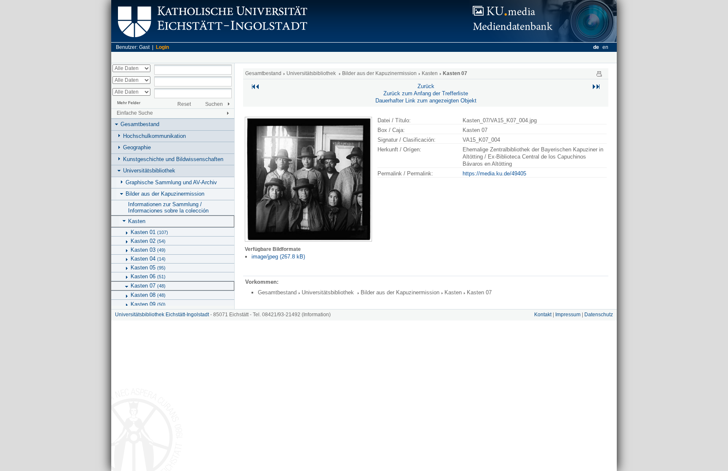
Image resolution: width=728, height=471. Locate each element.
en (605, 47)
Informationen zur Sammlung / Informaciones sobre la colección (168, 207)
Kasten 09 (148, 304)
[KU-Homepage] (211, 40)
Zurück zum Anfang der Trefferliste (425, 93)
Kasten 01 (149, 232)
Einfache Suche (135, 113)
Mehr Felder (128, 102)
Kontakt (542, 315)
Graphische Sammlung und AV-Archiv (171, 182)
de (596, 47)
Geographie (137, 147)
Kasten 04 (148, 259)
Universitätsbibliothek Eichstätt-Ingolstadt (162, 315)
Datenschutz (598, 315)
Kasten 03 (148, 250)
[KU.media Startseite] (543, 40)
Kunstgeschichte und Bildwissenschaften (173, 159)
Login (162, 47)
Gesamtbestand (139, 124)
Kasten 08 (148, 295)
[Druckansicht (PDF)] (599, 73)
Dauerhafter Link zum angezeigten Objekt (425, 100)
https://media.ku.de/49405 (494, 173)
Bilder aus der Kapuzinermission (165, 194)
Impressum (568, 315)
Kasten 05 (148, 267)
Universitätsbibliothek (149, 170)
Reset (184, 104)
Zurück (426, 86)
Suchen (214, 104)
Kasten (136, 221)
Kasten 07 (148, 286)
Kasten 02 (148, 241)
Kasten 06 (148, 276)
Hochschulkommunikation (154, 136)
